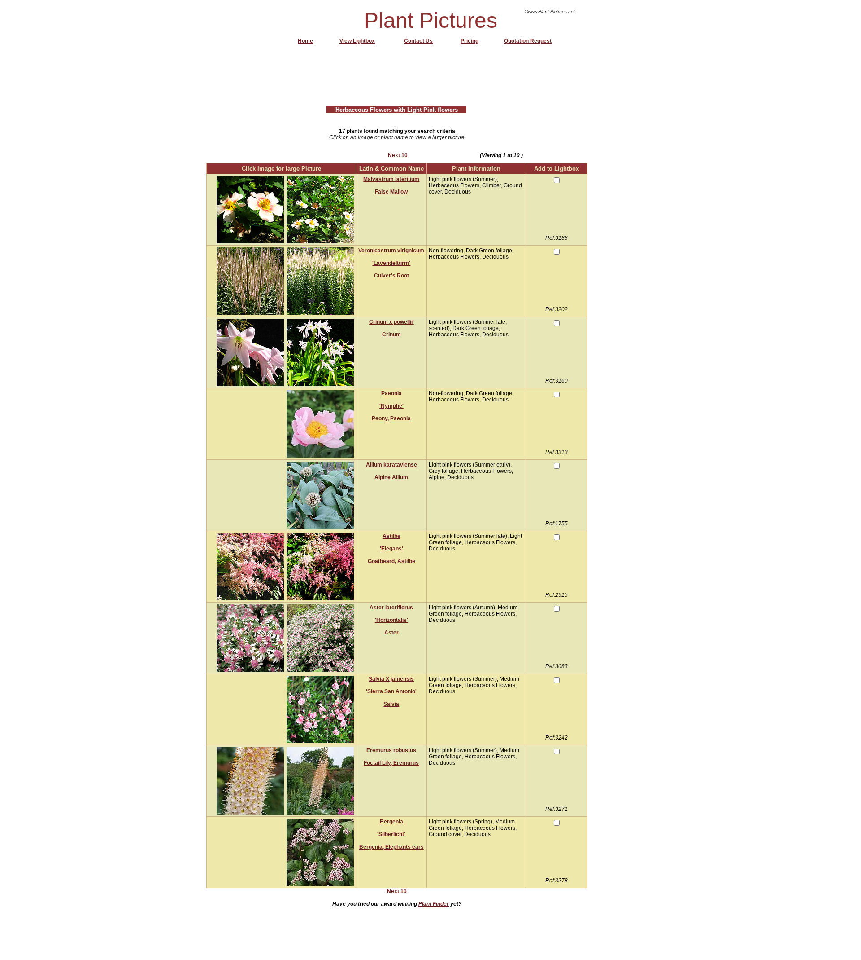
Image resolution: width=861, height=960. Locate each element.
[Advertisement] (398, 78)
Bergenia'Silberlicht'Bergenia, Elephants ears (391, 834)
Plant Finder (433, 904)
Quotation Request (528, 41)
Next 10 (398, 155)
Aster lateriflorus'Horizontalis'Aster (391, 620)
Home (305, 41)
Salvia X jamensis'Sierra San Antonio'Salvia (391, 691)
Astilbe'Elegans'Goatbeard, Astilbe (391, 548)
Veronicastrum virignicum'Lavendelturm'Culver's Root (391, 263)
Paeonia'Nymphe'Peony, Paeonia (391, 406)
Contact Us (418, 41)
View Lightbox (357, 41)
